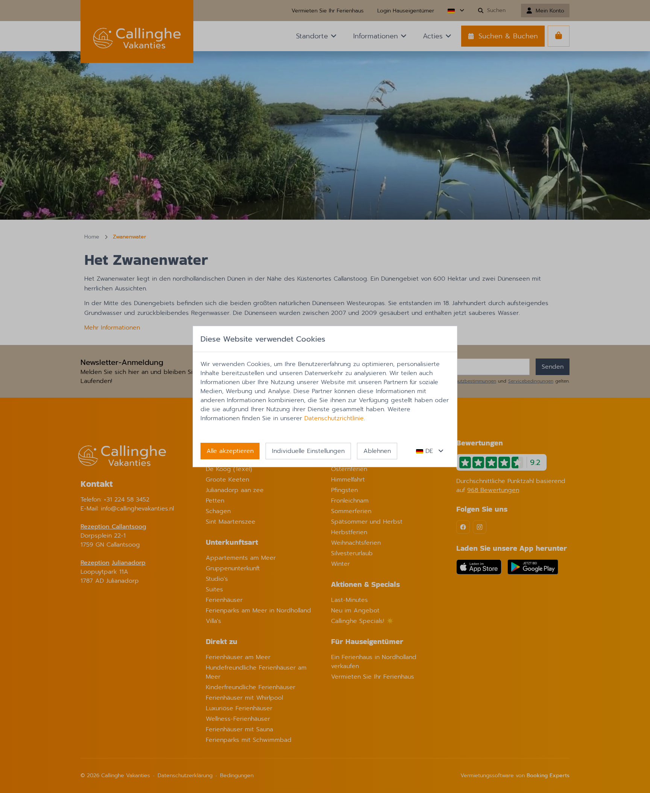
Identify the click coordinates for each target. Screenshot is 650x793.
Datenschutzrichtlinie (334, 418)
